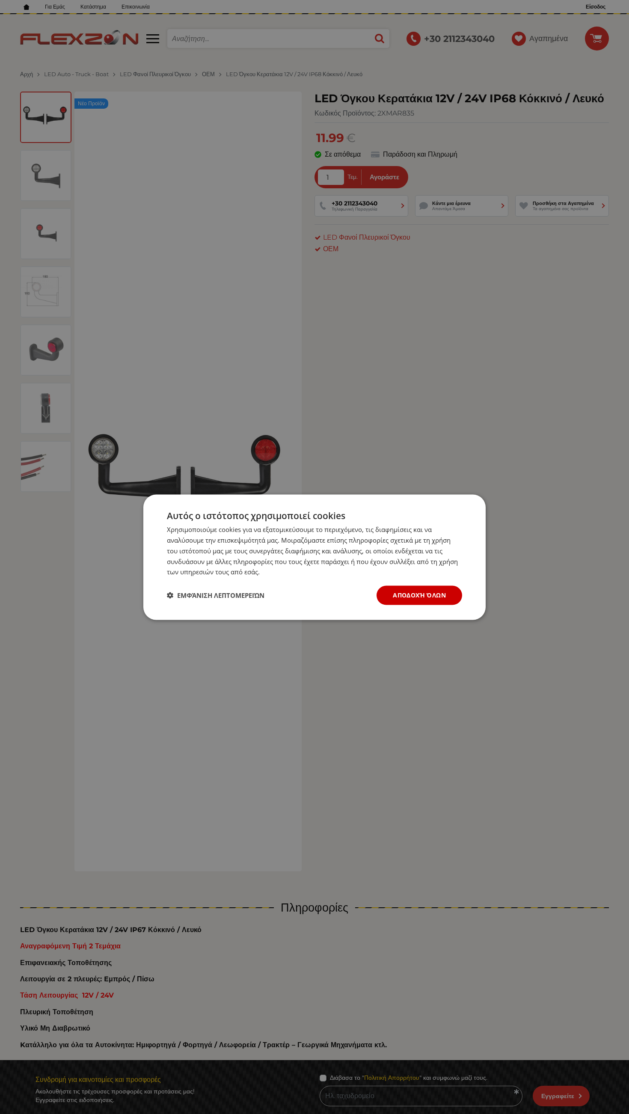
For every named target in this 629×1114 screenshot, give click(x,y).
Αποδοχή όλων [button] (419, 595)
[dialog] (314, 557)
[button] (215, 595)
